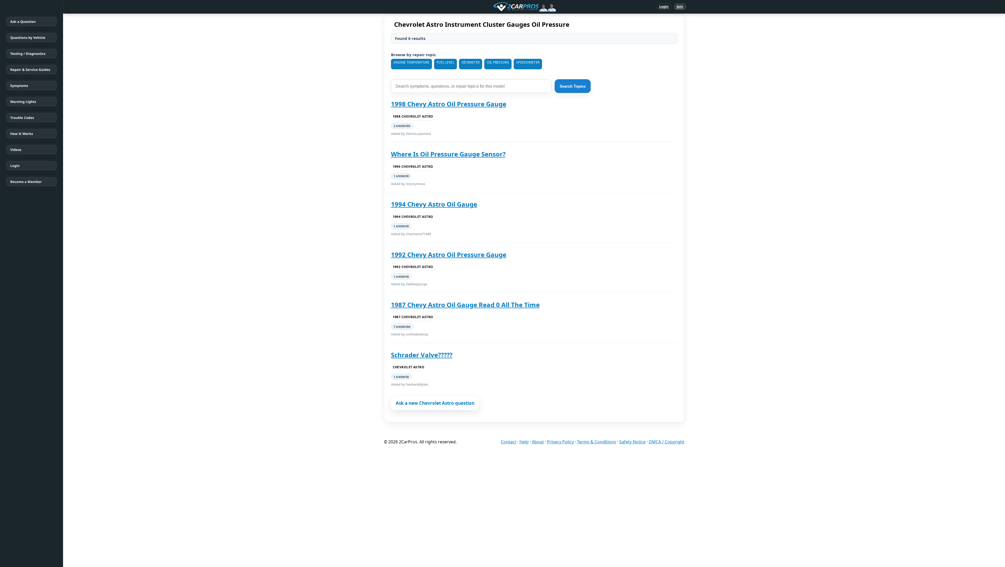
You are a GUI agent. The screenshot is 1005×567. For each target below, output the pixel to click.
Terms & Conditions (596, 442)
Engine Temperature (411, 62)
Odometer (471, 62)
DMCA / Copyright (666, 442)
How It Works (21, 133)
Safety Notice (632, 442)
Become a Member (26, 181)
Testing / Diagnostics (27, 53)
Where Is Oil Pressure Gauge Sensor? (448, 154)
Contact (508, 442)
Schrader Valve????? (421, 354)
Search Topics (573, 86)
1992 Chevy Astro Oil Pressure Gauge (448, 254)
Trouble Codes (22, 117)
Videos (16, 149)
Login (664, 6)
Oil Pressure (498, 62)
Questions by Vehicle (27, 37)
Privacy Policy (560, 442)
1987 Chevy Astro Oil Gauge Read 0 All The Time (465, 304)
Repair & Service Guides (30, 69)
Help (524, 442)
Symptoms (19, 85)
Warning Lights (23, 101)
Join (680, 6)
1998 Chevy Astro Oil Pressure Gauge (448, 103)
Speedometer (527, 62)
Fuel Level (445, 62)
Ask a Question (23, 21)
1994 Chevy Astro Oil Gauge (434, 204)
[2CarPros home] (497, 7)
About (538, 442)
